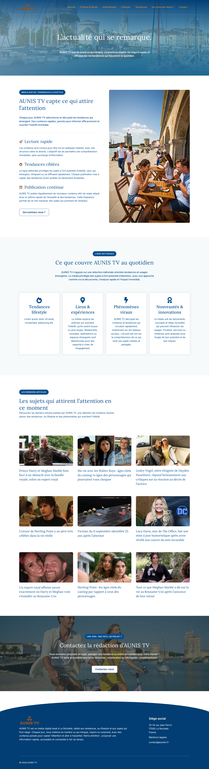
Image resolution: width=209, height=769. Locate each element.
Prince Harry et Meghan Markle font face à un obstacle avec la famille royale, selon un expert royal (44, 475)
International (109, 7)
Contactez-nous (104, 669)
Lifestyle (125, 7)
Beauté (71, 7)
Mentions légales (158, 737)
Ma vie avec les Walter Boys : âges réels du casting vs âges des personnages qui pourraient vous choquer (104, 475)
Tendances (141, 7)
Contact (183, 7)
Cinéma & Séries (89, 7)
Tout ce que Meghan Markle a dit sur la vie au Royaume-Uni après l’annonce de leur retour (162, 591)
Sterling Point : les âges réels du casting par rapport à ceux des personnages (99, 591)
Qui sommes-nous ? (163, 7)
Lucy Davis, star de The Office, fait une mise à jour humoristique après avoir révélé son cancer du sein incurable (162, 535)
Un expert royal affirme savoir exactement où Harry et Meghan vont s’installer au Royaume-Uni (44, 592)
